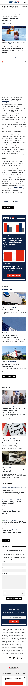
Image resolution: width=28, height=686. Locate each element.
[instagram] (14, 657)
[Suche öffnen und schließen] (21, 2)
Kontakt (16, 674)
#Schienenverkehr (12, 307)
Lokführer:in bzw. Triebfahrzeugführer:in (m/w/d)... (13, 492)
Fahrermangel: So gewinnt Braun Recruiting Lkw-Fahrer (13, 409)
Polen (15, 187)
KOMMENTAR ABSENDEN (14, 598)
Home (3, 14)
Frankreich (4, 189)
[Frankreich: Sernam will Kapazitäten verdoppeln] (14, 324)
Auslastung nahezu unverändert (10, 270)
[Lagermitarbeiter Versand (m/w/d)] (10, 520)
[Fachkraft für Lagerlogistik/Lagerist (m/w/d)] (12, 528)
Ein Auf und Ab (6, 246)
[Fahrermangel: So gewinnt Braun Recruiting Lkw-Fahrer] (14, 397)
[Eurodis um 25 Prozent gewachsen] (14, 298)
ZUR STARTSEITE (8, 207)
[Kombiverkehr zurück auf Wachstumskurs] (14, 353)
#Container (10, 332)
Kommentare (7, 58)
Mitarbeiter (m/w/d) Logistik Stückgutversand (12, 502)
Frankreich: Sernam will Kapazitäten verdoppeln (10, 336)
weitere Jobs (6, 540)
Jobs (23, 674)
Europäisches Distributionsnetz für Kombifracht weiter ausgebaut (14, 313)
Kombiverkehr (5, 101)
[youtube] (10, 657)
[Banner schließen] (23, 677)
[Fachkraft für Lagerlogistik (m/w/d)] (10, 509)
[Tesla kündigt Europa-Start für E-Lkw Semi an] (14, 458)
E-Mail (3, 561)
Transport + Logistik (17, 14)
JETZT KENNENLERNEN (14, 275)
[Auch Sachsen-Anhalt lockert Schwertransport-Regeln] (14, 429)
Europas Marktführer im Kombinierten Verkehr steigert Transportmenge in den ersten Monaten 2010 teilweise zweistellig (14, 370)
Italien (17, 163)
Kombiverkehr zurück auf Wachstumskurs (10, 365)
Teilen (16, 58)
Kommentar (4, 573)
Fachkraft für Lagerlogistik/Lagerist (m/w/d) (12, 531)
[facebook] (6, 657)
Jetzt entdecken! (14, 683)
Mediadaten (7, 674)
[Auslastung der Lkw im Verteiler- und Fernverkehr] (14, 256)
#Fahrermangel (11, 406)
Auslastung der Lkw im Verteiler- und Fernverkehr (12, 267)
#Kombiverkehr (8, 289)
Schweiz (4, 178)
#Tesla (9, 467)
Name (3, 567)
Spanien (20, 187)
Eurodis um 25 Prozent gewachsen (14, 310)
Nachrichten (8, 14)
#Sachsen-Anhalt (11, 438)
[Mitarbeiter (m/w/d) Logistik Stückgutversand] (12, 499)
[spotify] (21, 657)
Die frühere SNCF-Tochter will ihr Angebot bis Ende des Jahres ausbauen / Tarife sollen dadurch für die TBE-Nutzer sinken (14, 341)
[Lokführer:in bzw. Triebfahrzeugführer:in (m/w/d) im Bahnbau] (14, 488)
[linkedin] (17, 657)
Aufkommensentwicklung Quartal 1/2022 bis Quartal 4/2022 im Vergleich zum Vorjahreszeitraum (12, 241)
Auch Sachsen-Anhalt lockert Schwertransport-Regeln (12, 442)
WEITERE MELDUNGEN (9, 376)
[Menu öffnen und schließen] (2, 2)
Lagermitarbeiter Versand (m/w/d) (14, 522)
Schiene (4, 112)
